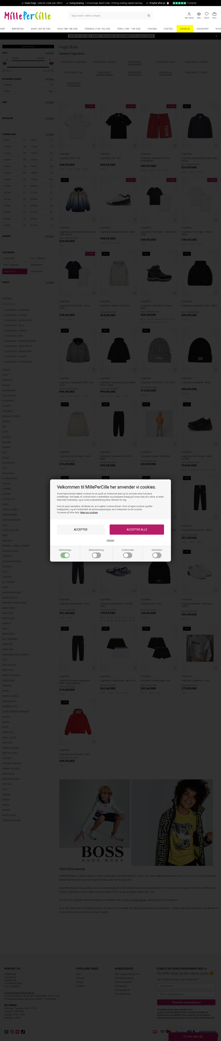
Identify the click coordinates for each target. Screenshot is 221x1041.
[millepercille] (36, 15)
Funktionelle (128, 550)
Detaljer (110, 540)
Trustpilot (191, 3)
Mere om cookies (89, 512)
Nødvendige (65, 550)
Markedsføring (96, 550)
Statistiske (157, 550)
